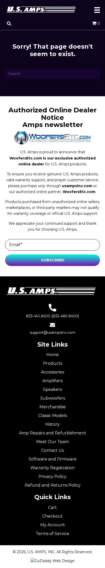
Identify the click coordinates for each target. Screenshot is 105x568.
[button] (52, 260)
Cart (52, 507)
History (52, 424)
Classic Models (52, 415)
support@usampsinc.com (52, 332)
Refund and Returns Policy (53, 485)
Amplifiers (52, 380)
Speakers (52, 389)
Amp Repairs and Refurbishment (52, 433)
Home (52, 354)
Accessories (52, 372)
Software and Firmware (52, 459)
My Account (52, 524)
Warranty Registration (52, 467)
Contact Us (52, 450)
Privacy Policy (52, 476)
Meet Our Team (52, 441)
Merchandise (53, 406)
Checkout (52, 516)
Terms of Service (52, 533)
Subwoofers (52, 398)
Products (52, 363)
